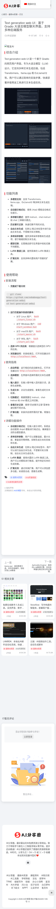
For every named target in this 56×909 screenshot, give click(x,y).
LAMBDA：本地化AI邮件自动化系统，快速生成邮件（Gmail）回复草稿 (14, 646)
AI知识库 (45, 875)
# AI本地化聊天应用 (14, 482)
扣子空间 (35, 884)
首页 (5, 14)
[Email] (28, 862)
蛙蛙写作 (18, 881)
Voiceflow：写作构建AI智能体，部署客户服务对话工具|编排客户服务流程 (41, 609)
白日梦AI (46, 884)
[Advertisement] (28, 522)
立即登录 (28, 736)
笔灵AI (45, 887)
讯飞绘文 (15, 887)
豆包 (35, 878)
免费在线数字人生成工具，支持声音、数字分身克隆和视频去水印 (13, 607)
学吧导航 (26, 878)
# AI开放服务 (20, 612)
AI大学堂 (15, 884)
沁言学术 (35, 887)
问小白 (25, 884)
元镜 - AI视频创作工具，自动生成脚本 (41, 643)
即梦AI (42, 878)
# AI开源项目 (31, 477)
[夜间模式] (52, 893)
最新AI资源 (13, 14)
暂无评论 (9, 718)
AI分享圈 (10, 875)
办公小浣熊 (37, 881)
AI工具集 (15, 878)
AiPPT (25, 887)
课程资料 (34, 875)
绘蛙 (28, 881)
